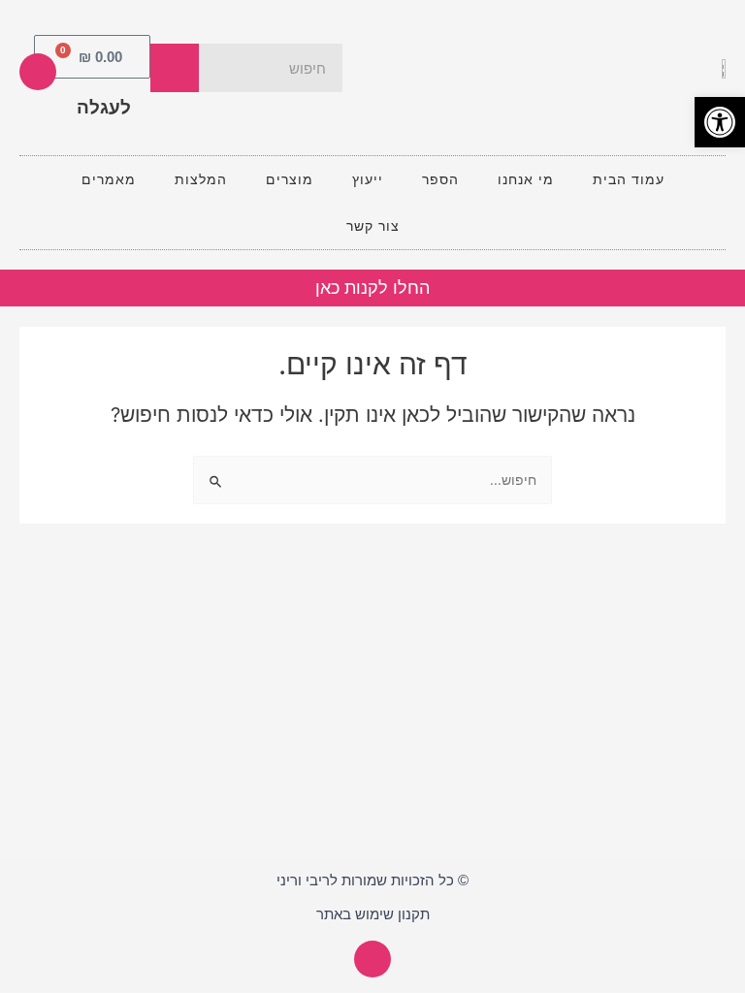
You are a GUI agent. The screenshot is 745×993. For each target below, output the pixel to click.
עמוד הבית (628, 179)
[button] (720, 122)
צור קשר (373, 226)
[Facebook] (37, 71)
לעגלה (104, 107)
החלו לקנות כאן (372, 288)
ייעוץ (367, 179)
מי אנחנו (526, 179)
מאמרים (108, 179)
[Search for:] (372, 480)
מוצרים (289, 179)
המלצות (201, 179)
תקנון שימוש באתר (373, 914)
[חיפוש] (174, 68)
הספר (440, 179)
